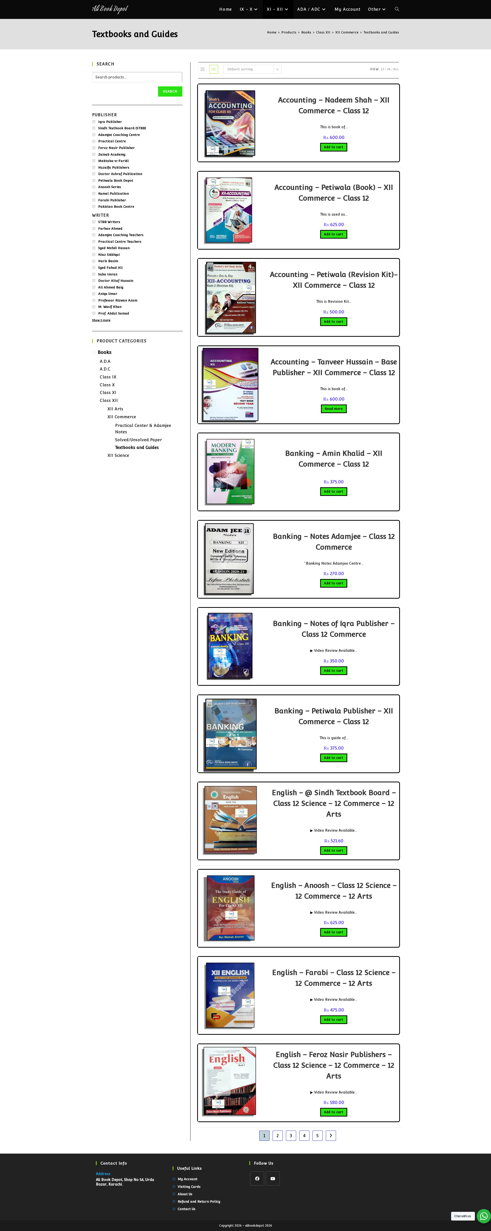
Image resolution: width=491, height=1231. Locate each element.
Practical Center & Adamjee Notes (143, 429)
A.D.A (105, 361)
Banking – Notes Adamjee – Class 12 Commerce (334, 541)
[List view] (213, 69)
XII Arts (115, 409)
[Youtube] (273, 1178)
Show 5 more (101, 320)
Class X (107, 384)
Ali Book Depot (109, 10)
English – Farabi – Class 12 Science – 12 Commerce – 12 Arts (334, 977)
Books (104, 352)
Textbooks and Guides (381, 32)
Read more (334, 409)
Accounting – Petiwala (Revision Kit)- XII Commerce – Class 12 (334, 279)
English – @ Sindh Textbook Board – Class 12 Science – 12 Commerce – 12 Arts (334, 803)
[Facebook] (257, 1178)
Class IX (108, 377)
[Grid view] (202, 69)
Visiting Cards (189, 1187)
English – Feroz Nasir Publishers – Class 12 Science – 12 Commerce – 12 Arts (333, 1065)
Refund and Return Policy (199, 1201)
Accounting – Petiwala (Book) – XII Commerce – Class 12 (333, 192)
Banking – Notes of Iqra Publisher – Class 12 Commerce (334, 628)
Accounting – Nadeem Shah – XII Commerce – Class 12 (333, 105)
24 (388, 69)
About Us (185, 1194)
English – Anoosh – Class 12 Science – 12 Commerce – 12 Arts (334, 890)
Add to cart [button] (333, 147)
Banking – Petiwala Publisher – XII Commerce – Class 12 (333, 716)
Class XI (108, 392)
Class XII (109, 400)
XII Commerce (121, 416)
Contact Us (186, 1209)
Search (170, 91)
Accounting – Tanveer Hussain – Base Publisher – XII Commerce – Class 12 (334, 367)
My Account (187, 1179)
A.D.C (105, 369)
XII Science (118, 455)
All (396, 69)
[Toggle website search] (397, 9)
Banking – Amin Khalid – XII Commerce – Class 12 (333, 458)
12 (382, 69)
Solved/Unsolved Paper (138, 439)
